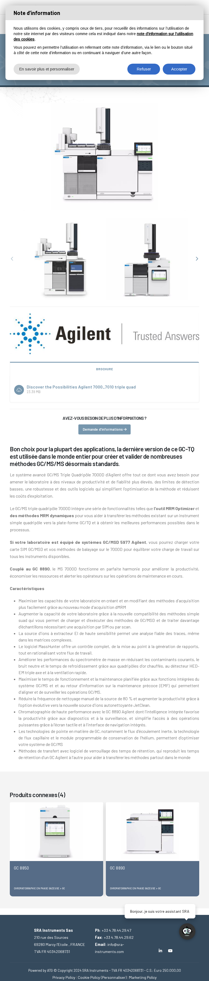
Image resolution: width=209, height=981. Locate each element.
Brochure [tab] (104, 369)
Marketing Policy (143, 977)
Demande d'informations (103, 429)
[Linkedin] (160, 950)
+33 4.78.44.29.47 (116, 930)
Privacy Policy (64, 977)
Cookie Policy (89, 977)
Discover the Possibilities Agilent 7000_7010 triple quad (81, 386)
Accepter (179, 69)
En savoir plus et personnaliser (46, 69)
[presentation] (12, 259)
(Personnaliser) (114, 977)
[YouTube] (170, 950)
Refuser (144, 69)
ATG (50, 970)
